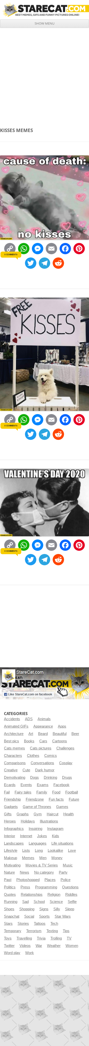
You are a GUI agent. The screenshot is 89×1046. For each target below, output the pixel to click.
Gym (38, 814)
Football (71, 792)
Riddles (71, 895)
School (39, 902)
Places (50, 880)
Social (29, 916)
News (24, 872)
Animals (44, 719)
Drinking (50, 777)
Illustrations (49, 821)
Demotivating (14, 777)
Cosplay (65, 763)
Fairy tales (23, 792)
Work (29, 953)
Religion (53, 895)
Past (7, 880)
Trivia (41, 938)
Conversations (42, 763)
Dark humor (44, 770)
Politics (10, 887)
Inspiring (35, 829)
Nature (9, 872)
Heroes (10, 821)
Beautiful (60, 734)
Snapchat (11, 916)
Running (10, 902)
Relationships (32, 895)
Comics (50, 756)
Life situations (62, 843)
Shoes (9, 909)
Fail (7, 792)
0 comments (10, 254)
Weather (54, 946)
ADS (29, 719)
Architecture (13, 734)
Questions (70, 887)
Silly (56, 909)
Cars (43, 741)
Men (42, 858)
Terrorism (34, 931)
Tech (54, 924)
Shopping (26, 909)
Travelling (24, 938)
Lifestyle (10, 850)
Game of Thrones (37, 807)
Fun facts (56, 799)
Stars (8, 924)
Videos (25, 946)
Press (25, 887)
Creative (11, 770)
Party (63, 872)
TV (69, 938)
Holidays (28, 821)
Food (56, 792)
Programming (46, 887)
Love (72, 850)
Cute (26, 770)
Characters (13, 756)
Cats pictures (40, 748)
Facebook (61, 785)
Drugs (67, 777)
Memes (28, 858)
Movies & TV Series (41, 865)
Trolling (56, 938)
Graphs (23, 814)
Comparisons (15, 763)
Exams (42, 785)
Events (26, 785)
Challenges (65, 748)
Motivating (12, 865)
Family (41, 792)
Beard (43, 734)
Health (68, 814)
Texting (52, 931)
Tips (66, 931)
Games (62, 807)
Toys (8, 938)
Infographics (14, 829)
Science (56, 902)
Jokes (42, 836)
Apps (62, 726)
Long (39, 850)
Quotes (10, 895)
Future (74, 799)
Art (30, 734)
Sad (25, 902)
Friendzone (35, 799)
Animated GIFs (16, 726)
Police (65, 880)
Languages (37, 843)
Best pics (11, 741)
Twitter (9, 946)
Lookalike (55, 850)
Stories (23, 924)
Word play (12, 953)
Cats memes (14, 748)
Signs (43, 909)
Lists (26, 850)
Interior (9, 836)
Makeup (10, 858)
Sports (44, 916)
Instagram (55, 829)
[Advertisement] (44, 74)
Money (57, 858)
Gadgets (11, 807)
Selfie (72, 902)
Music (68, 865)
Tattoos (39, 924)
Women (72, 946)
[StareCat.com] (44, 9)
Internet (26, 836)
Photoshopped (28, 880)
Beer (75, 734)
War (39, 946)
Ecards (10, 785)
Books (29, 741)
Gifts (8, 814)
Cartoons (59, 741)
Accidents (12, 719)
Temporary (12, 931)
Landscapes (14, 843)
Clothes (33, 756)
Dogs (34, 777)
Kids (55, 836)
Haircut (52, 814)
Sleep (69, 909)
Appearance (43, 726)
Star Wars (63, 916)
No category (44, 872)
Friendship (12, 799)
